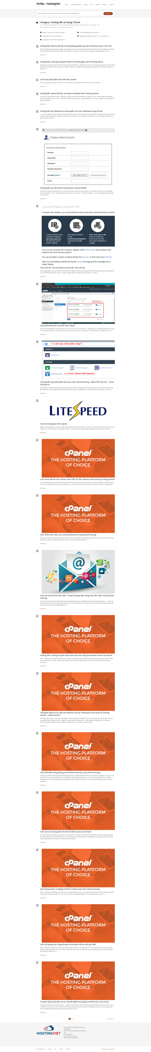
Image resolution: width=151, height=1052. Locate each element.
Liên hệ (112, 4)
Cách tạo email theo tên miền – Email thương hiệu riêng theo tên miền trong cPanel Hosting (77, 596)
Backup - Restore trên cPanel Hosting (53, 32)
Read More (43, 55)
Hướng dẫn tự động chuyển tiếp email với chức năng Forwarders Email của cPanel (76, 655)
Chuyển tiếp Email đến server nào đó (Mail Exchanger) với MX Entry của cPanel (74, 1001)
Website (104, 4)
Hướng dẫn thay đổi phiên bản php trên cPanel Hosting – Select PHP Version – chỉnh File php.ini (77, 383)
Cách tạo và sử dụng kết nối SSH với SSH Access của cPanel (65, 831)
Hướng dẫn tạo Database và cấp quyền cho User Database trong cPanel (71, 111)
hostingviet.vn (111, 1049)
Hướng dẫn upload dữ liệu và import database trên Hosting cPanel (69, 93)
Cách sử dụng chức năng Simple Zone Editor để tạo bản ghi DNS (68, 944)
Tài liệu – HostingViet (48, 3)
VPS (92, 4)
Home (66, 4)
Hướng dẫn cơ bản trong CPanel (51, 36)
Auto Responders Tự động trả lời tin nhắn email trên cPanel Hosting (70, 889)
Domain (98, 4)
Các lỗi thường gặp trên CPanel (89, 32)
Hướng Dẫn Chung (40, 1049)
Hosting (85, 4)
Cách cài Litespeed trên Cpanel (53, 423)
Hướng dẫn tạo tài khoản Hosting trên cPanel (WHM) (63, 188)
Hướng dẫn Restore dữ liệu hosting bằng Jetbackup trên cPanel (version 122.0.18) (75, 46)
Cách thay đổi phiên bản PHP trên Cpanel (58, 79)
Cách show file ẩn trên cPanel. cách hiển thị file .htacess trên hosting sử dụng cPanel (77, 479)
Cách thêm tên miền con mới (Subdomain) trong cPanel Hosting (68, 534)
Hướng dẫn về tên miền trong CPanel (53, 39)
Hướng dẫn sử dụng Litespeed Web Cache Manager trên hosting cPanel (71, 61)
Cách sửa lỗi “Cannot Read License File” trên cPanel (62, 267)
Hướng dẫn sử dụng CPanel (66, 27)
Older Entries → (111, 1019)
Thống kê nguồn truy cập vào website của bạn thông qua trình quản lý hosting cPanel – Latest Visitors (74, 713)
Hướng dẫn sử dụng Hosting (49, 27)
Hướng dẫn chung (76, 4)
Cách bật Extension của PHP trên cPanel (57, 325)
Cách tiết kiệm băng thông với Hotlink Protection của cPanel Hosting (70, 772)
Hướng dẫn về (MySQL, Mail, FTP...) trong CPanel (93, 36)
